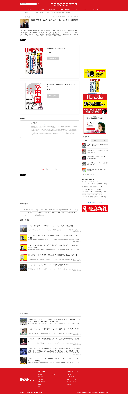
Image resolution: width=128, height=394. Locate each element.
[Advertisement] (49, 153)
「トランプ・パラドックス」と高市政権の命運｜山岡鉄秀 (48, 265)
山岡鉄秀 (34, 123)
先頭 (43, 169)
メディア (30, 9)
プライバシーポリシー (72, 381)
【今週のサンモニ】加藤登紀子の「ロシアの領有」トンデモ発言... (97, 151)
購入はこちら (54, 58)
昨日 (86, 140)
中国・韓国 (52, 9)
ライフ (77, 9)
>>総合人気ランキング (88, 174)
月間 (103, 140)
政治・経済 (41, 9)
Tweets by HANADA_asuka (94, 202)
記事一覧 (69, 374)
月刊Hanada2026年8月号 (95, 93)
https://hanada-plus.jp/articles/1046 (38, 124)
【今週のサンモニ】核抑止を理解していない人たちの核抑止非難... (97, 157)
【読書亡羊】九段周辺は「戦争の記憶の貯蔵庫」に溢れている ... (97, 163)
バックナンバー (96, 9)
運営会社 (69, 384)
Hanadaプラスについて (72, 379)
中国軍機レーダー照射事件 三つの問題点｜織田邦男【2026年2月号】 (53, 255)
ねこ (85, 9)
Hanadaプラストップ (26, 12)
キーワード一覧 (70, 376)
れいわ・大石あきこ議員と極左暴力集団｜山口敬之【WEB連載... (97, 145)
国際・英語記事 (65, 9)
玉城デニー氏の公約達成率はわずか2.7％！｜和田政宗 (97, 170)
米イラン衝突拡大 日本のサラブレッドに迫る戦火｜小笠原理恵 (50, 226)
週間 (95, 140)
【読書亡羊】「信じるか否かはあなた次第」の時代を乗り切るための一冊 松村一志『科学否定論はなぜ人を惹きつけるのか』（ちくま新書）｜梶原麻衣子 (54, 351)
